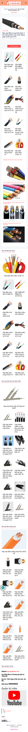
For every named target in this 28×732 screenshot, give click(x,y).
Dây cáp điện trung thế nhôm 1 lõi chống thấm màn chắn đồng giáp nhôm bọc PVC (13, 35)
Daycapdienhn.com (13, 671)
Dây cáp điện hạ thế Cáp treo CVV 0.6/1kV (13, 182)
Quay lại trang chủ (10, 725)
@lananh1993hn (7, 711)
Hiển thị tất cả (14, 12)
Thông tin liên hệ (14, 726)
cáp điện (6, 30)
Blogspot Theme (14, 729)
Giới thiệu (19, 725)
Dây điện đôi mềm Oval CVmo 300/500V (12, 159)
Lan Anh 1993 (7, 38)
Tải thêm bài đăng (14, 46)
